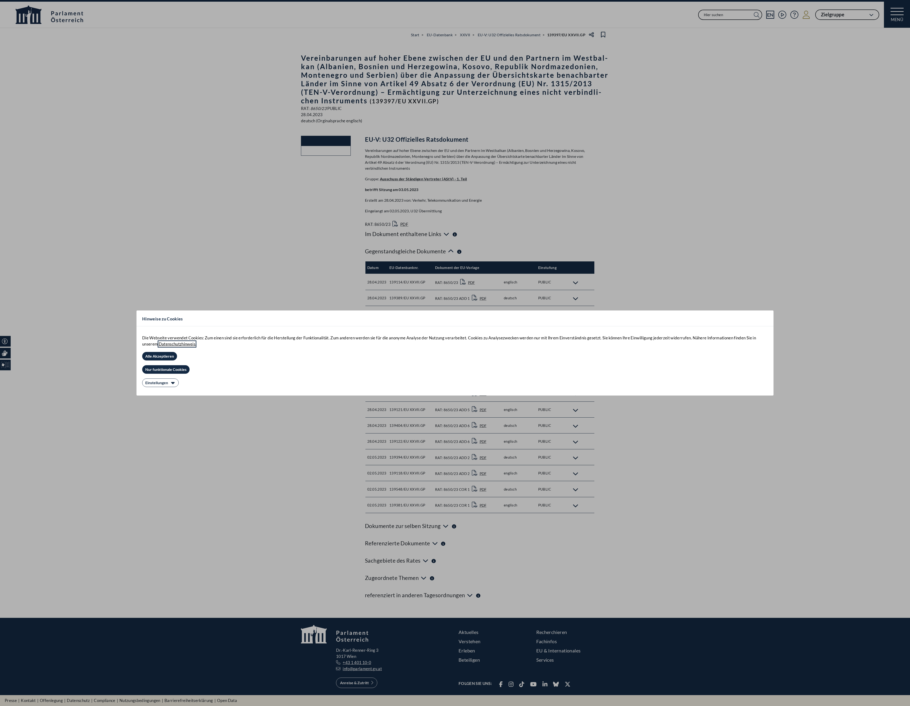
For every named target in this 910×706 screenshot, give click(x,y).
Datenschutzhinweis (177, 344)
